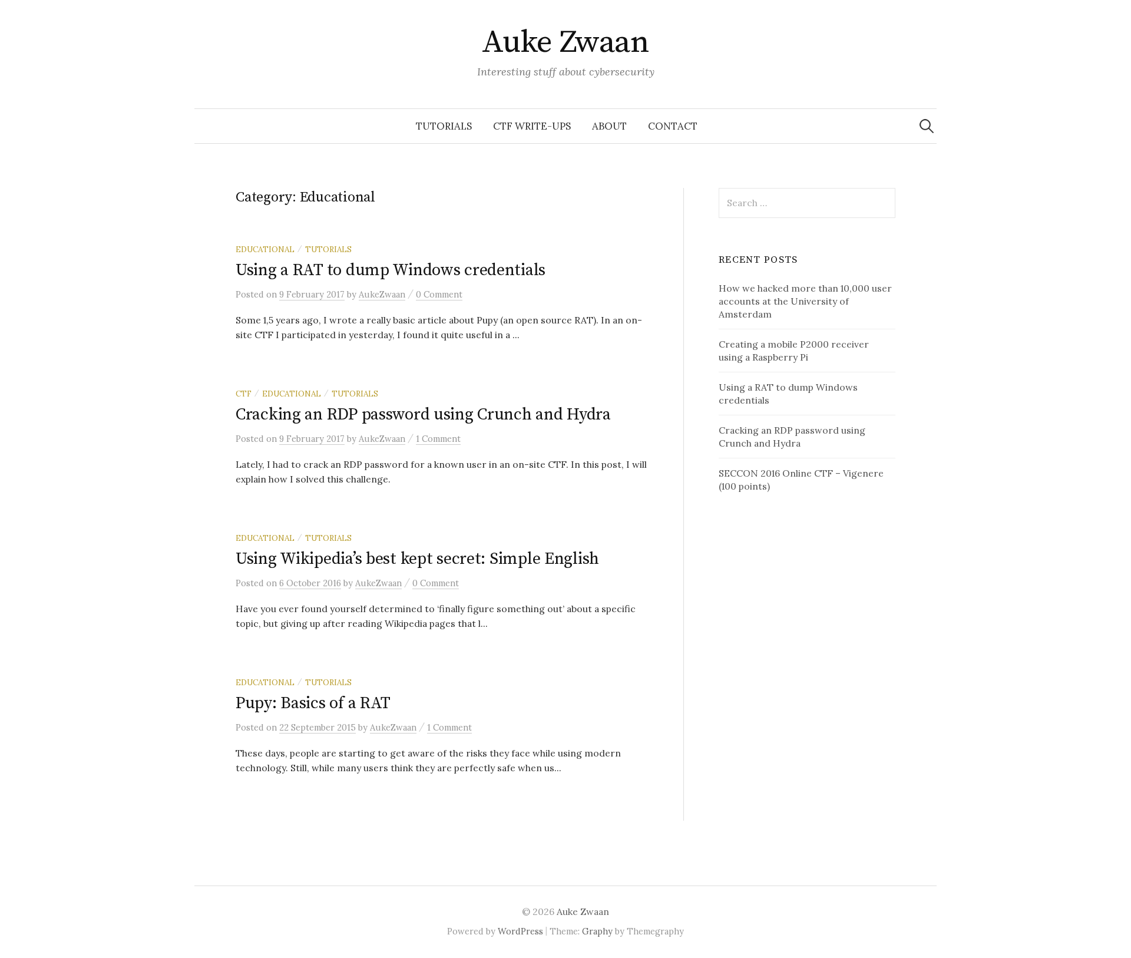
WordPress (520, 931)
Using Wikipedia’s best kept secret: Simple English (417, 559)
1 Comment (438, 438)
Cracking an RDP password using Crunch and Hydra (423, 414)
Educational (265, 249)
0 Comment (439, 294)
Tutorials (444, 126)
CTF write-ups (532, 126)
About (609, 126)
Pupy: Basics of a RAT (313, 703)
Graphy (597, 931)
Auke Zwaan (566, 42)
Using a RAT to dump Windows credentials (390, 270)
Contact (672, 126)
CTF (244, 393)
